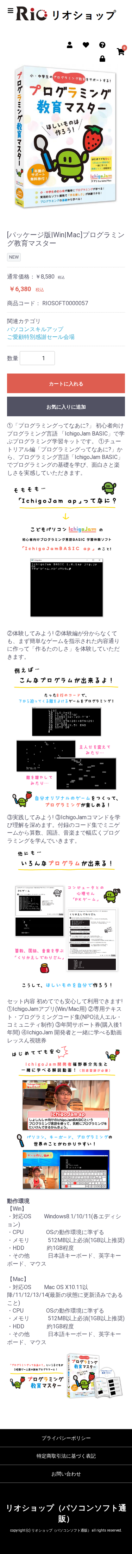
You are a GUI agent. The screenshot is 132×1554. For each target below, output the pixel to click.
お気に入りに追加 (66, 407)
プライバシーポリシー (66, 1438)
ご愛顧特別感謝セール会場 (41, 337)
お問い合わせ (66, 1474)
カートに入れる (66, 383)
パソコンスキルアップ (35, 329)
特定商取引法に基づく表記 (66, 1456)
